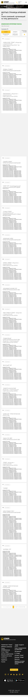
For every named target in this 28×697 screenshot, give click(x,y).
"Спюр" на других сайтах (19, 645)
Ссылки (3, 661)
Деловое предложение (7, 654)
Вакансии (17, 659)
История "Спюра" (19, 655)
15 (23, 606)
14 (21, 606)
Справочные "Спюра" (7, 644)
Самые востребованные (5, 649)
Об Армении (18, 651)
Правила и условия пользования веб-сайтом (20, 662)
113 (19, 3)
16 (24, 606)
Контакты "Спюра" (14, 669)
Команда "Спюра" (19, 657)
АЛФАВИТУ (15, 31)
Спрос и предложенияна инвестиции (20, 648)
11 (17, 606)
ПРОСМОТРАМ (6, 34)
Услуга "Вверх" (5, 652)
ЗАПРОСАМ (15, 34)
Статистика (4, 657)
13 (20, 606)
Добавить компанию (6, 646)
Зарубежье (4, 659)
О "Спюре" (17, 653)
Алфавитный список (6, 656)
